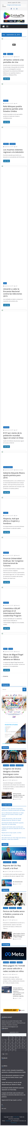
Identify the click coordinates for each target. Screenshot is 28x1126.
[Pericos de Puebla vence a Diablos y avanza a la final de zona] (14, 899)
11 (21, 1041)
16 (13, 1044)
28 (6, 1050)
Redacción (17, 56)
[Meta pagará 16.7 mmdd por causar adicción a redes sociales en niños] (14, 953)
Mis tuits (4, 1108)
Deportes (6, 100)
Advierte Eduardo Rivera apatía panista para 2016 (14, 475)
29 (10, 1050)
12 (24, 1041)
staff (16, 103)
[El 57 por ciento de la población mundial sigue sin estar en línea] (14, 367)
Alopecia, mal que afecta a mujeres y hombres (11, 521)
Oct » (6, 1054)
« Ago (3, 1054)
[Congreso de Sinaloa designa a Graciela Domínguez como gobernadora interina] (14, 756)
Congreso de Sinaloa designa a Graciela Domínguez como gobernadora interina (12, 772)
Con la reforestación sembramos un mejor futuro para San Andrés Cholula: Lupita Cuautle (13, 814)
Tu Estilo (6, 512)
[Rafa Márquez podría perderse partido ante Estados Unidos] (14, 90)
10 (17, 1041)
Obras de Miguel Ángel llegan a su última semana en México (13, 657)
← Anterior (5, 676)
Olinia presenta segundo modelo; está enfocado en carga (18, 795)
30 (13, 1050)
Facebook (4, 1058)
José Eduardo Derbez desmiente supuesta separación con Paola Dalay (15, 5)
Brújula (5, 648)
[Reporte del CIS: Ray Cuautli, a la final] (14, 853)
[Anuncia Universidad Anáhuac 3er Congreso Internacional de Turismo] (14, 543)
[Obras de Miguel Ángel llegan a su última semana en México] (14, 639)
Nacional (12, 765)
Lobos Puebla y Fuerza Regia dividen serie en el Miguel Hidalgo (19, 935)
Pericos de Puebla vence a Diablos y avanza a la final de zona (14, 914)
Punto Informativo (8, 467)
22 (10, 1047)
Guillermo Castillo (19, 470)
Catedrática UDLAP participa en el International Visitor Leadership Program (12, 612)
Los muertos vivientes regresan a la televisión (13, 150)
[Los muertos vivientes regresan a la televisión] (14, 133)
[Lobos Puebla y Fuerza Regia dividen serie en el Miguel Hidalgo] (7, 936)
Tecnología (6, 427)
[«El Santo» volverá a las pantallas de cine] (14, 44)
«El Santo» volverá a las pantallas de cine (13, 60)
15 (10, 1044)
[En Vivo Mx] (3, 26)
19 (24, 1044)
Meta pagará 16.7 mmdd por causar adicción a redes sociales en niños (14, 968)
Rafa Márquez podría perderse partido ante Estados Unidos (13, 108)
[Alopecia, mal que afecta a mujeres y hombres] (14, 503)
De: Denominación (6, 835)
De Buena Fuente (7, 862)
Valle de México (19, 765)
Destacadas (6, 765)
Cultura (10, 648)
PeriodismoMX (12, 908)
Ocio (5, 54)
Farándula (6, 143)
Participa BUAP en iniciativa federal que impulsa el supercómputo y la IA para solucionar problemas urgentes (18, 992)
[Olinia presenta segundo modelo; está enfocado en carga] (7, 796)
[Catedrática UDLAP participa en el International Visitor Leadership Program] (14, 593)
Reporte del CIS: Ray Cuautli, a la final (11, 832)
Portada (19, 908)
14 (6, 1044)
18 (21, 1044)
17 (17, 1044)
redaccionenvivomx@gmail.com (10, 1026)
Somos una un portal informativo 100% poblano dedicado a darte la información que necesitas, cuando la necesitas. (13, 1023)
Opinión (14, 862)
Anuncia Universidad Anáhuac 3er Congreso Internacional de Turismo (13, 562)
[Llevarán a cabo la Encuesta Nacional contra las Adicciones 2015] (14, 223)
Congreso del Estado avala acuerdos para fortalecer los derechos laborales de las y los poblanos (13, 828)
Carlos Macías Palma (17, 871)
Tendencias (10, 54)
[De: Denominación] (7, 882)
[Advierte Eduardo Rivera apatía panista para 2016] (14, 458)
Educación (6, 552)
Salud (5, 283)
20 (3, 1047)
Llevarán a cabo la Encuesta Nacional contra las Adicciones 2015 (12, 292)
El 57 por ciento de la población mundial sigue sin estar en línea (13, 435)
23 (13, 1047)
